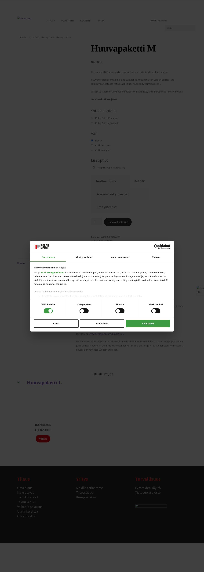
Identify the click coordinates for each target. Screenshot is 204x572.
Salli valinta (102, 323)
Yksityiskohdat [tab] (84, 257)
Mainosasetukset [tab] (120, 257)
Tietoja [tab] (156, 257)
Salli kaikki (148, 323)
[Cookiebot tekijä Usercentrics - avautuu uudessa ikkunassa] (156, 246)
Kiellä (56, 323)
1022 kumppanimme (52, 272)
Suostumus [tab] (48, 257)
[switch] (84, 310)
